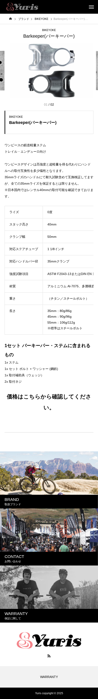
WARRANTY (49, 676)
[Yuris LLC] (22, 7)
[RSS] (49, 656)
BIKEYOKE (49, 30)
